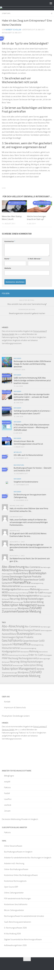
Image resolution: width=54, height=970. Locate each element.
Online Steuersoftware (13, 845)
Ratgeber (17, 358)
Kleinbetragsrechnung (37, 583)
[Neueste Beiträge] (8, 353)
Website (7, 268)
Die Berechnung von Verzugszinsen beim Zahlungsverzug (30, 496)
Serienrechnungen (18, 602)
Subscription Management (19, 605)
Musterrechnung (13, 593)
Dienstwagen (16, 576)
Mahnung (35, 589)
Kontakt (7, 701)
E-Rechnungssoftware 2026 (15, 927)
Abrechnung (10, 570)
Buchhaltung (19, 465)
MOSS (5, 592)
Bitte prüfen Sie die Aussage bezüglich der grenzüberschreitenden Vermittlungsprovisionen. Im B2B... (31, 547)
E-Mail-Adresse (34, 258)
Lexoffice (7, 799)
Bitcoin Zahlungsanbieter (14, 910)
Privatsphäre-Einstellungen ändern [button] (16, 715)
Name (7, 258)
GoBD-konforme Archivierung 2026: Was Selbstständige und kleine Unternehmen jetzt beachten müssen (32, 380)
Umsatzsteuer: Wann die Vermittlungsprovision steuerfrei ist (28, 442)
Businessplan (37, 573)
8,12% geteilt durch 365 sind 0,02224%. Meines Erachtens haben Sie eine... (28, 535)
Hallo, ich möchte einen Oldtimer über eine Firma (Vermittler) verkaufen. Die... (29, 510)
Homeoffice (22, 582)
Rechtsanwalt (5, 599)
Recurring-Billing (18, 599)
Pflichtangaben (47, 593)
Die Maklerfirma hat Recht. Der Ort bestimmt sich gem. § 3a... (30, 560)
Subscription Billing (34, 602)
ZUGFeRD (35, 608)
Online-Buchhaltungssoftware (16, 869)
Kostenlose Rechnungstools (15, 881)
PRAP (5, 595)
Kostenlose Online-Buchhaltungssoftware (21, 875)
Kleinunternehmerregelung (28, 586)
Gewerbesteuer (31, 579)
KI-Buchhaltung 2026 (12, 933)
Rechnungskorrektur (29, 595)
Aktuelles (18, 452)
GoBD (42, 579)
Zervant (7, 810)
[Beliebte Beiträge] (20, 353)
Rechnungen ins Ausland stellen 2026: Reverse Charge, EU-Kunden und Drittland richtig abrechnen (32, 364)
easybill (7, 781)
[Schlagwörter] (46, 353)
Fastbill (7, 793)
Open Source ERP (11, 886)
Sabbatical (7, 602)
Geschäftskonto (12, 579)
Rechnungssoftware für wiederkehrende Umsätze (24, 916)
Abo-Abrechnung (13, 566)
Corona (5, 576)
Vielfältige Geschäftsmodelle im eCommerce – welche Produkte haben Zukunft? (32, 412)
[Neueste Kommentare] (33, 353)
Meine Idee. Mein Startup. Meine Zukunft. (12, 218)
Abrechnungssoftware (29, 570)
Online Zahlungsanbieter (14, 892)
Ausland (17, 573)
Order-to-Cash (35, 592)
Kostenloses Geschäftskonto (15, 904)
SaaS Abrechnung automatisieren (17, 921)
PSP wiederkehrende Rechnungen (17, 898)
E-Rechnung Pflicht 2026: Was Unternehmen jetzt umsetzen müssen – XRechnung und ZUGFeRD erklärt (31, 427)
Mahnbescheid (26, 590)
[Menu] (51, 3)
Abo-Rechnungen (45, 567)
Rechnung (13, 595)
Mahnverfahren (44, 590)
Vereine (41, 605)
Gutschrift (7, 583)
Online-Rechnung (23, 593)
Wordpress (23, 608)
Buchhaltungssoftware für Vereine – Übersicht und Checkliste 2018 (32, 469)
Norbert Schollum (13, 29)
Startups (6, 13)
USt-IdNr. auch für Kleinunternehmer (28, 455)
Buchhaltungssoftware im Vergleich (18, 851)
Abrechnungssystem (7, 574)
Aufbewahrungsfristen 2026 (15, 945)
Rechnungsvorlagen (45, 596)
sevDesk (7, 805)
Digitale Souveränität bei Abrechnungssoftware (23, 939)
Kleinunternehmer (11, 586)
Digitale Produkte (32, 576)
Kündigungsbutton (11, 589)
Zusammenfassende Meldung (21, 611)
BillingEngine (9, 775)
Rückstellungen (35, 599)
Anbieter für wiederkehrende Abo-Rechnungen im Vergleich (27, 857)
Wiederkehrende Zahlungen (9, 609)
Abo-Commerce (32, 567)
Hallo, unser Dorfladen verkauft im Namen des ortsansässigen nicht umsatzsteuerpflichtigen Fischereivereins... (29, 522)
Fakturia (7, 787)
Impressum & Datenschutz (15, 707)
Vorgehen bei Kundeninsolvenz (26, 481)
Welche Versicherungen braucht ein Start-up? (36, 218)
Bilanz (25, 573)
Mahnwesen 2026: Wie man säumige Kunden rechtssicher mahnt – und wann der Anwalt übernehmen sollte (31, 397)
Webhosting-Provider (19, 819)
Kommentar (9, 241)
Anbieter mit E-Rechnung (14, 863)
